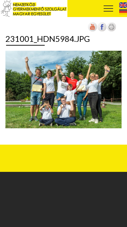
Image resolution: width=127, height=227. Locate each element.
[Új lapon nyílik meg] (102, 30)
